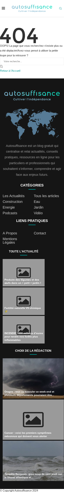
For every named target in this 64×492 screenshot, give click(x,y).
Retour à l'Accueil (10, 70)
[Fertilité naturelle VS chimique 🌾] (24, 301)
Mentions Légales (10, 240)
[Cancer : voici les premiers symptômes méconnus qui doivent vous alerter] (33, 419)
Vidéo (38, 213)
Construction (13, 201)
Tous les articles (46, 196)
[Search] (60, 8)
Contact (40, 233)
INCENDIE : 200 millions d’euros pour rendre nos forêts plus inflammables (23, 336)
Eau (37, 201)
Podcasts (10, 213)
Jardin (38, 207)
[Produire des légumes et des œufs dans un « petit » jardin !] (24, 273)
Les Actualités (14, 196)
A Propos (10, 233)
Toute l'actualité (23, 251)
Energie (9, 207)
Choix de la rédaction (33, 350)
